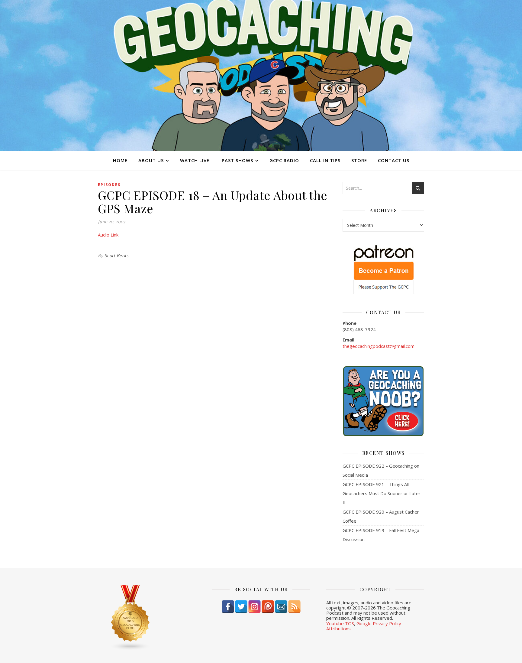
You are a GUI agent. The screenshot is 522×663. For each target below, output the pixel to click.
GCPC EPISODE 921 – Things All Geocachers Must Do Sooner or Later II (381, 493)
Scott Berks (117, 255)
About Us (151, 160)
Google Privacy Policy (378, 623)
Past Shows (237, 160)
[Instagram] (254, 606)
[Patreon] (267, 606)
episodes (109, 184)
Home (120, 160)
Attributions (338, 628)
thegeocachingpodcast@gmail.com (378, 346)
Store (359, 160)
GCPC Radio (284, 160)
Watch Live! (195, 160)
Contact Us (393, 160)
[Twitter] (241, 606)
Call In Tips (325, 160)
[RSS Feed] (294, 606)
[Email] (281, 606)
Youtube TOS (340, 623)
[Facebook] (227, 606)
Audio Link (108, 235)
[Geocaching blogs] (147, 618)
